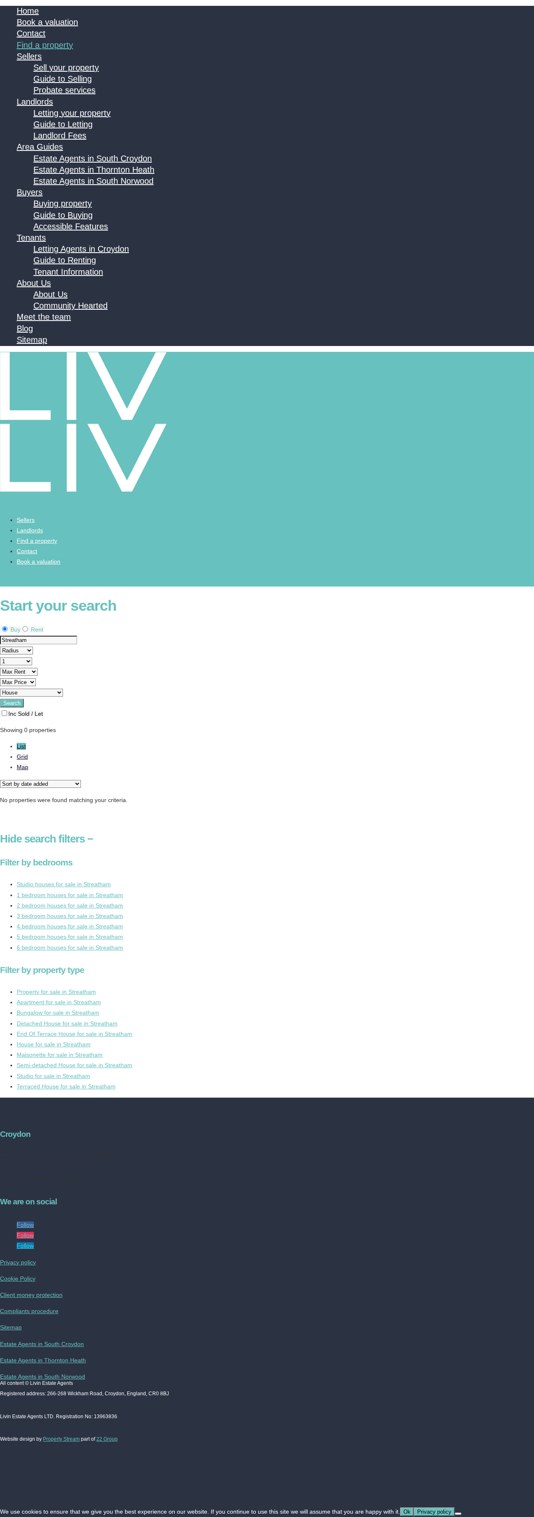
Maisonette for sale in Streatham (60, 1054)
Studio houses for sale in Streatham (64, 884)
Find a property (45, 45)
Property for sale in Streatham (56, 991)
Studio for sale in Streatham (53, 1076)
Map (22, 767)
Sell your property (66, 67)
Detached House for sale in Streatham (67, 1023)
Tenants (31, 237)
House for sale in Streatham (54, 1044)
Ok (407, 1512)
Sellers (29, 56)
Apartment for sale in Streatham (59, 1002)
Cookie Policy (17, 1278)
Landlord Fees (59, 135)
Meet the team (44, 316)
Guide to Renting (64, 260)
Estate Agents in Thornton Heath (93, 169)
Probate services (64, 90)
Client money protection (31, 1294)
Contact (31, 33)
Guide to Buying (63, 215)
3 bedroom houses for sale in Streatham (70, 916)
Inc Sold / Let (25, 713)
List (21, 746)
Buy (14, 629)
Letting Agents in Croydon (81, 248)
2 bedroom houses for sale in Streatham (70, 905)
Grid (22, 756)
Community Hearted (70, 305)
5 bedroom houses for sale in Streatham (70, 936)
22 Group (107, 1439)
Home (28, 10)
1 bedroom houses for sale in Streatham (70, 895)
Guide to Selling (62, 78)
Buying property (62, 203)
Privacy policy (18, 1262)
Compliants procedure (29, 1311)
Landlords (35, 101)
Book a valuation (47, 22)
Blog (25, 328)
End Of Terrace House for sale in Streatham (74, 1034)
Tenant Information (68, 271)
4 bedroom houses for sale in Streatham (70, 926)
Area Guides (40, 146)
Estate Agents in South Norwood (93, 181)
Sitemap (32, 339)
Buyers (30, 192)
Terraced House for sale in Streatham (66, 1086)
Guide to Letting (63, 124)
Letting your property (72, 113)
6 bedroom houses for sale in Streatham (70, 947)
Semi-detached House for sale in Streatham (74, 1065)
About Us (34, 283)
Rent (36, 629)
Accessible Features (70, 226)
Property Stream (61, 1439)
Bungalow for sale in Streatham (58, 1012)
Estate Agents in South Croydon (92, 158)
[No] (458, 1513)
